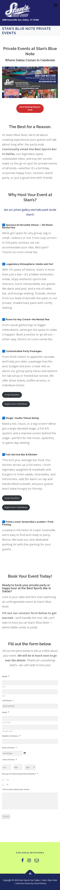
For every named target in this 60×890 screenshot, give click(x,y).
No (7, 785)
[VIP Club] (37, 860)
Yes (7, 780)
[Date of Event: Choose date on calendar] (24, 753)
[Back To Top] (30, 874)
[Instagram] (29, 860)
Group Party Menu (12, 395)
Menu (55, 5)
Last (3, 696)
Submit (6, 816)
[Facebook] (22, 860)
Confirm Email (7, 731)
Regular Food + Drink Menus (16, 404)
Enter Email (6, 722)
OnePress (19, 883)
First (3, 687)
